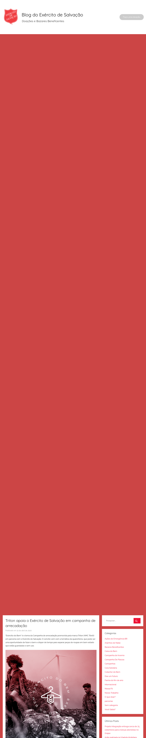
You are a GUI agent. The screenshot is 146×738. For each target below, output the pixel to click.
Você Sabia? (110, 709)
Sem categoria (111, 705)
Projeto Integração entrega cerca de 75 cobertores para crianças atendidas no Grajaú (122, 729)
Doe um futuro (111, 676)
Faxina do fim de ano (114, 680)
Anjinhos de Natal (112, 643)
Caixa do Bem (111, 651)
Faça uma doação (131, 17)
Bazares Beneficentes (114, 647)
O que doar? (110, 697)
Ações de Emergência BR (116, 639)
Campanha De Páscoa (114, 659)
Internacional (110, 684)
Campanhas (110, 664)
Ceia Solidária (111, 668)
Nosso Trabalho (111, 693)
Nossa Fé (109, 688)
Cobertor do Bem (112, 672)
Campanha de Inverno (114, 655)
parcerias (109, 701)
